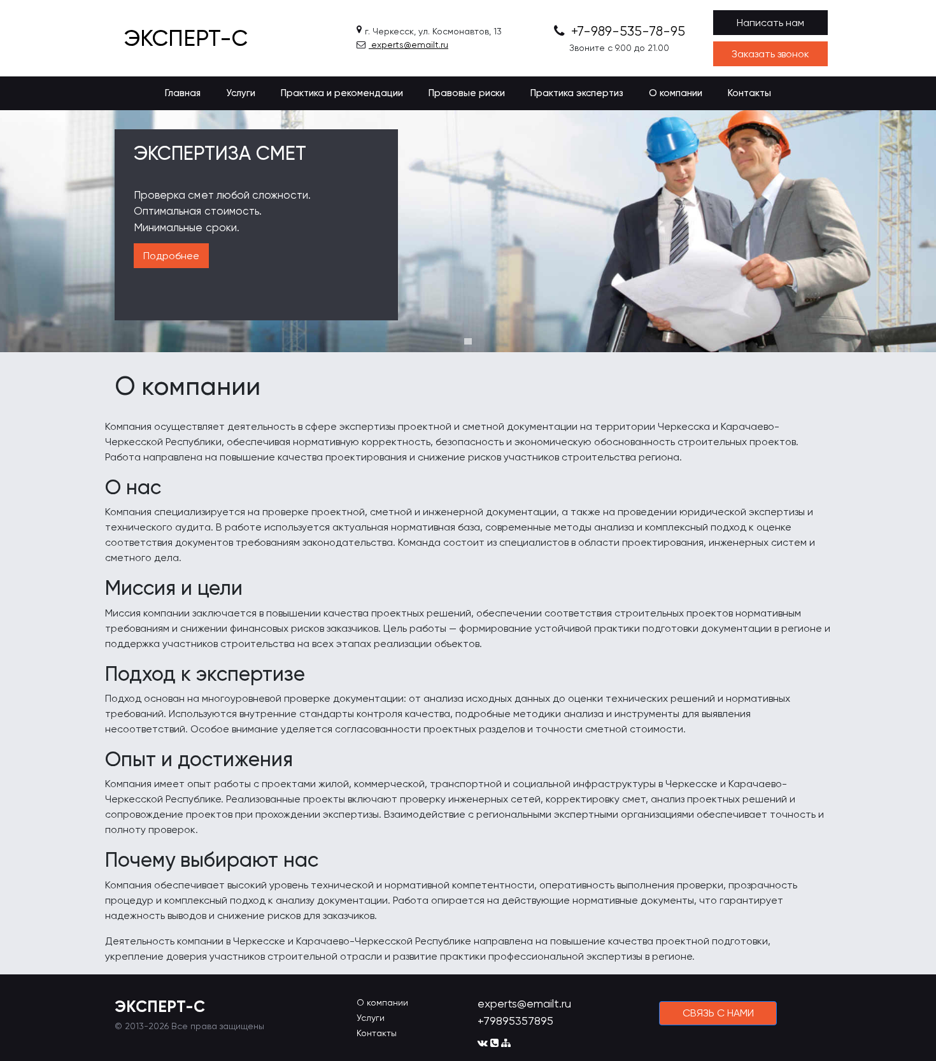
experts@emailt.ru (408, 44)
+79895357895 (515, 1020)
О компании (675, 93)
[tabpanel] (468, 231)
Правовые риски (467, 93)
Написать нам (770, 23)
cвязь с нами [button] (718, 1013)
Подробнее (171, 256)
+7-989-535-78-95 (626, 31)
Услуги (240, 93)
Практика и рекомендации (342, 93)
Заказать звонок (770, 54)
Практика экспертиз (576, 93)
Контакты (749, 93)
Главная (183, 93)
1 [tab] (468, 341)
